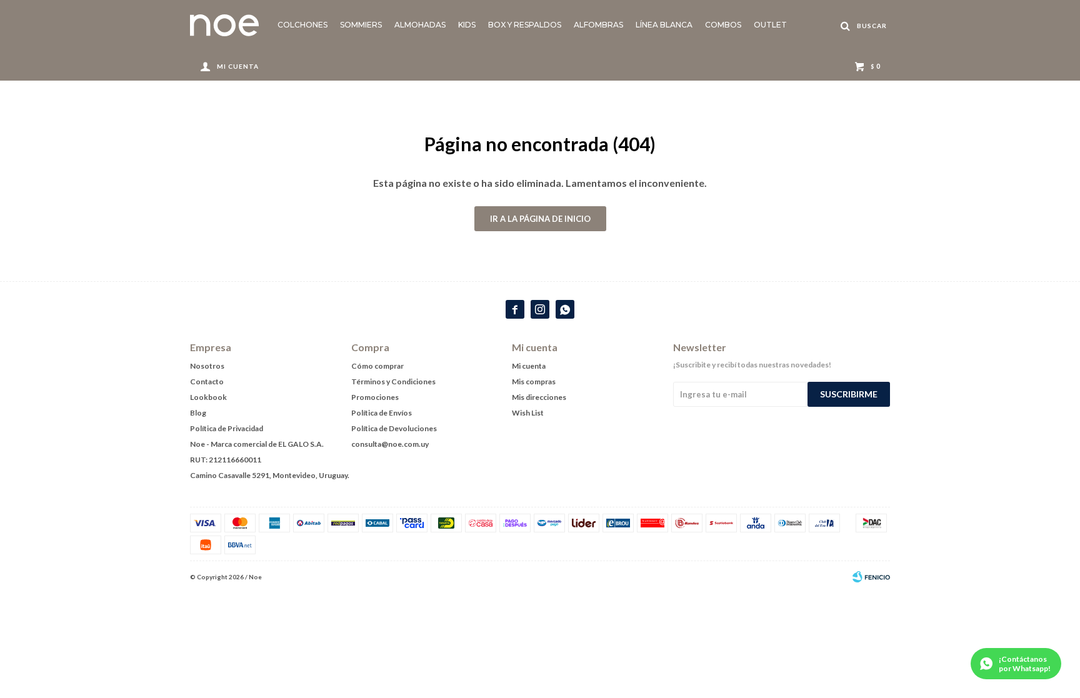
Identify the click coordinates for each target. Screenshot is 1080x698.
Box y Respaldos (524, 24)
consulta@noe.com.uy (390, 444)
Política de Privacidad (226, 428)
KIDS (467, 24)
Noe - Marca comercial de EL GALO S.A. (257, 444)
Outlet (770, 24)
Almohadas (420, 24)
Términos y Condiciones (393, 381)
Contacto (207, 381)
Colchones (303, 24)
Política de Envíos (381, 412)
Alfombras (598, 24)
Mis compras (534, 381)
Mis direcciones (539, 397)
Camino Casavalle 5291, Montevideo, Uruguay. (269, 475)
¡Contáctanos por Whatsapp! (1025, 663)
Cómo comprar (377, 366)
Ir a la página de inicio (540, 219)
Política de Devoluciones (394, 428)
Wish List (528, 412)
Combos (723, 24)
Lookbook (208, 397)
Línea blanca (664, 24)
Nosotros (207, 366)
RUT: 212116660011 (225, 459)
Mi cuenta (529, 366)
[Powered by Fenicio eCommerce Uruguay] (871, 576)
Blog (198, 412)
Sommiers (361, 24)
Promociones (375, 397)
